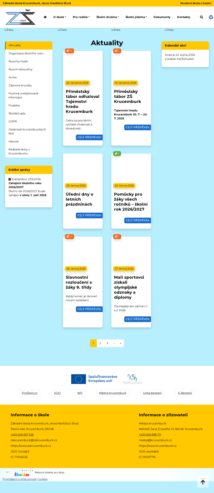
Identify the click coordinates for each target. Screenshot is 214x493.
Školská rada (17, 113)
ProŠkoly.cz (29, 393)
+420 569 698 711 (150, 434)
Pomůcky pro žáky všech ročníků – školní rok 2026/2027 (131, 202)
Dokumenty (162, 17)
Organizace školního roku (26, 53)
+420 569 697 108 (22, 434)
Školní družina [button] (106, 17)
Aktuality (15, 45)
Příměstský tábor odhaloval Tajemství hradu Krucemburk (82, 101)
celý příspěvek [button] (89, 137)
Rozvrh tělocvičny (21, 69)
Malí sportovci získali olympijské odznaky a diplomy (129, 287)
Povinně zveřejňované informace (23, 95)
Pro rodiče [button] (80, 17)
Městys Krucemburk (112, 393)
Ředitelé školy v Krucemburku (19, 151)
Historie (14, 141)
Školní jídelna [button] (135, 17)
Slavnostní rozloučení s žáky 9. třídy (79, 282)
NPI (79, 393)
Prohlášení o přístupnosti (20, 479)
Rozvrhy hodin (18, 61)
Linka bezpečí (152, 393)
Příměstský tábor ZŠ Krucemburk (127, 96)
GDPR (13, 121)
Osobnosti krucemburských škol (27, 131)
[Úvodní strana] (45, 17)
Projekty (14, 105)
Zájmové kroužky (20, 85)
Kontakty (183, 17)
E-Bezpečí (185, 393)
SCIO (57, 393)
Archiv (13, 77)
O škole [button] (58, 17)
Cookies (42, 479)
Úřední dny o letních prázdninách (79, 199)
